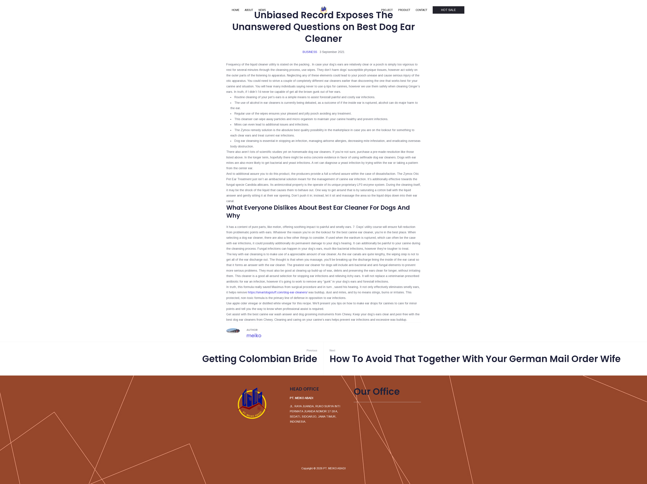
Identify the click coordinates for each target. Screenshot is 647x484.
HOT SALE (448, 10)
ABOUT (249, 10)
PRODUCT (404, 10)
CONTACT (421, 10)
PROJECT (387, 10)
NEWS (262, 10)
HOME (235, 10)
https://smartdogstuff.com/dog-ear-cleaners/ (277, 292)
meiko (254, 335)
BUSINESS (310, 52)
